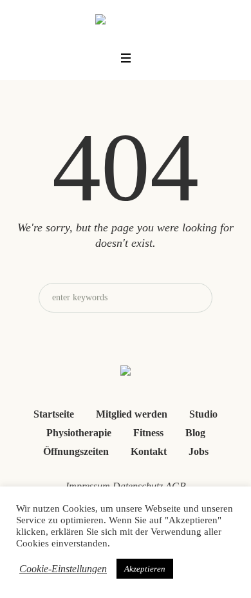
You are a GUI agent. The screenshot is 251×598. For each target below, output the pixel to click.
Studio (203, 414)
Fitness (148, 432)
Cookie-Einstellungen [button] (63, 568)
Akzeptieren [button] (144, 569)
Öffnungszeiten (76, 451)
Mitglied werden (131, 414)
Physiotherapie (78, 432)
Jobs (199, 451)
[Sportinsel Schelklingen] (125, 22)
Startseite (53, 414)
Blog (195, 432)
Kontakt (149, 451)
